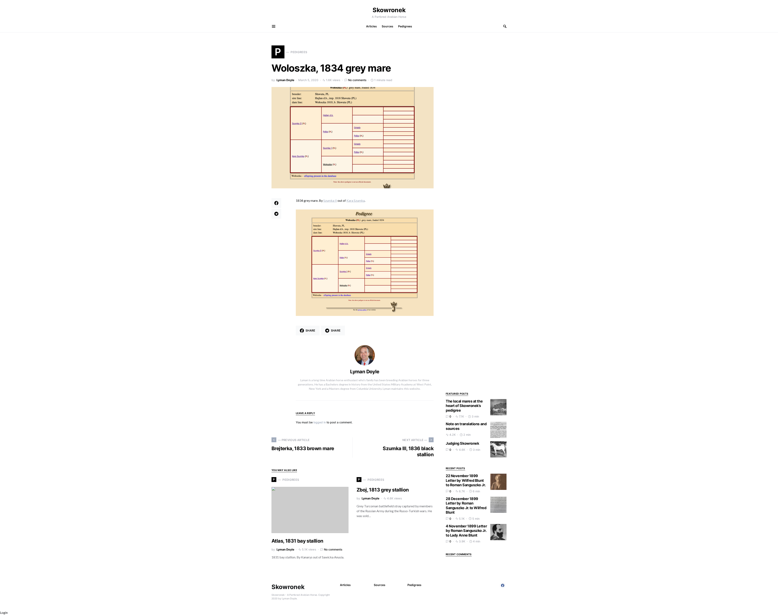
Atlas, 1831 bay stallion (297, 541)
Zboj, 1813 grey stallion (383, 490)
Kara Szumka (355, 200)
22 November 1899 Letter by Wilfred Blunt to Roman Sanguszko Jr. (466, 480)
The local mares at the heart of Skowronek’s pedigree (464, 405)
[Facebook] (503, 585)
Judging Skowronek (462, 443)
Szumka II (330, 200)
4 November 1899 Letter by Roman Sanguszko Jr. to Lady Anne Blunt (466, 530)
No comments (357, 80)
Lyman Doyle (285, 80)
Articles (345, 585)
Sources (379, 585)
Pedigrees (414, 585)
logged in (319, 422)
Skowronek (389, 10)
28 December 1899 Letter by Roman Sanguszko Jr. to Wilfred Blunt (466, 506)
